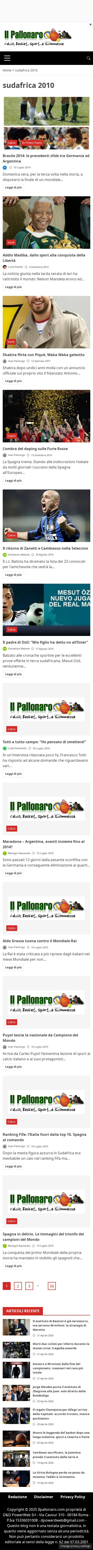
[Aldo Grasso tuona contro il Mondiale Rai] (46, 908)
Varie (11, 242)
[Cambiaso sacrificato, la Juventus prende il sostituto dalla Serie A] (16, 1458)
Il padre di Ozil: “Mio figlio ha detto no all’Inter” (45, 642)
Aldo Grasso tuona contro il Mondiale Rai (40, 940)
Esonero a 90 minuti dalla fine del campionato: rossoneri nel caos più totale (58, 1368)
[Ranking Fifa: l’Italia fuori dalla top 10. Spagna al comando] (46, 1102)
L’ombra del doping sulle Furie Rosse (35, 448)
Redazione (17, 1496)
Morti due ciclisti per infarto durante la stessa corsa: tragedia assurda (61, 1346)
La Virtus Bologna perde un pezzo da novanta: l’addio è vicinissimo (59, 1474)
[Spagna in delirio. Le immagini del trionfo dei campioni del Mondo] (46, 1201)
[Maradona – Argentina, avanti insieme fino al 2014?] (46, 809)
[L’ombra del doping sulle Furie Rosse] (46, 416)
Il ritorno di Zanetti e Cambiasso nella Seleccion (45, 548)
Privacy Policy (72, 1496)
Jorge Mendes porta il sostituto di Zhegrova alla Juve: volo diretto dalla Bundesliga (59, 1391)
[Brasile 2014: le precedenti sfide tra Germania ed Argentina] (46, 123)
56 (52, 1286)
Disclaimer (43, 1496)
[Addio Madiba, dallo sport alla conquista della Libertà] (46, 222)
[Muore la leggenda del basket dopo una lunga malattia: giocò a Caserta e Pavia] (16, 1439)
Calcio (12, 143)
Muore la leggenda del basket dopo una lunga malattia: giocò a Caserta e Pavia (61, 1435)
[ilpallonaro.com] (37, 36)
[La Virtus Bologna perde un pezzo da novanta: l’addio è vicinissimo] (16, 1478)
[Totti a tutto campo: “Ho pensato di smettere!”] (46, 709)
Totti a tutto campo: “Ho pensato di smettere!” (44, 741)
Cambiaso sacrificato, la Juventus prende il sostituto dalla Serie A (57, 1454)
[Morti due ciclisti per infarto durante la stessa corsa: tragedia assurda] (16, 1350)
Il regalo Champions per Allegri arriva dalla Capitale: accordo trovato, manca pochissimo (61, 1414)
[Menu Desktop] (7, 58)
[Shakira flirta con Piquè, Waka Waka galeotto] (46, 322)
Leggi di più (13, 187)
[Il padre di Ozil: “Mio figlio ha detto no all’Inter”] (46, 610)
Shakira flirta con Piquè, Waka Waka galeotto (44, 354)
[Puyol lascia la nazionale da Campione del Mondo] (46, 1002)
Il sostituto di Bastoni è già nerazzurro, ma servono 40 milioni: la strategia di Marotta (61, 1325)
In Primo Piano (32, 143)
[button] (88, 58)
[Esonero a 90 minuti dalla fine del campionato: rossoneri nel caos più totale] (16, 1370)
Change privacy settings (75, 1546)
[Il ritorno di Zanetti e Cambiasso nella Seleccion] (46, 515)
